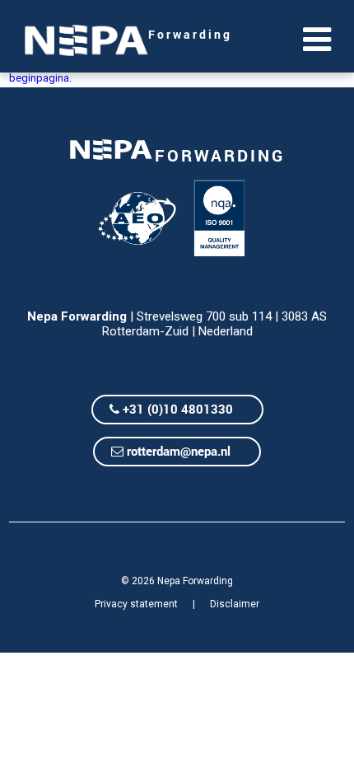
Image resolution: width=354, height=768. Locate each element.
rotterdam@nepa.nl (177, 451)
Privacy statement (136, 604)
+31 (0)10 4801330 (176, 408)
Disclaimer (234, 604)
